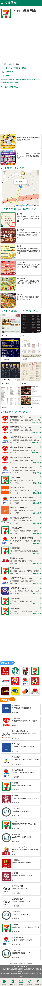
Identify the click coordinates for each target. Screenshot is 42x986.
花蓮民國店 (16, 809)
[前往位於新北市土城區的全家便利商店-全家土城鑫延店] (6, 777)
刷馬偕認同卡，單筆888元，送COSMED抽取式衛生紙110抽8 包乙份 (28, 251)
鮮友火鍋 (4, 335)
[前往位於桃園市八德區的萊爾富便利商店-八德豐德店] (6, 726)
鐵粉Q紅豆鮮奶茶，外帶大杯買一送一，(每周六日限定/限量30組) (28, 219)
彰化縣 (11, 64)
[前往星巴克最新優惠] (15, 674)
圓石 (23, 335)
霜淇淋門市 (38, 984)
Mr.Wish (24, 359)
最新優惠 (4, 984)
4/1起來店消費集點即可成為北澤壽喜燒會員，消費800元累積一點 (28, 235)
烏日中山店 (16, 744)
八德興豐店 (16, 860)
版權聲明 (22, 963)
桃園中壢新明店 (17, 886)
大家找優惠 (13, 963)
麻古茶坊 (4, 407)
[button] (20, 186)
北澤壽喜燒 (20, 230)
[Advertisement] (21, 41)
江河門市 (15, 925)
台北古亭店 (16, 757)
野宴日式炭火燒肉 (28, 407)
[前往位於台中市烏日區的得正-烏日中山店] (6, 751)
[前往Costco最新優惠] (5, 685)
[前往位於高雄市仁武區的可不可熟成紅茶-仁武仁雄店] (6, 958)
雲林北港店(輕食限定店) (20, 731)
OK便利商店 (5, 359)
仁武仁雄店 (16, 950)
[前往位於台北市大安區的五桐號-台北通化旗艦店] (6, 906)
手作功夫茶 (5, 383)
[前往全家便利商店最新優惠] (25, 685)
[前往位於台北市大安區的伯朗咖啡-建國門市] (6, 803)
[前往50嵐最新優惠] (15, 695)
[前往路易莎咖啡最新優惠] (25, 695)
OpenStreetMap (27, 206)
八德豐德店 (16, 718)
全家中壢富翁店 (17, 937)
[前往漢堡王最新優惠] (15, 685)
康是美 (19, 246)
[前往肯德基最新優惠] (25, 674)
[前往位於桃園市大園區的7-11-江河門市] (6, 932)
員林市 (18, 64)
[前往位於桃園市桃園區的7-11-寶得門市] (6, 790)
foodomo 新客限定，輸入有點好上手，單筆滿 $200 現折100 (28, 266)
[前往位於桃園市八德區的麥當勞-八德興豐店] (6, 868)
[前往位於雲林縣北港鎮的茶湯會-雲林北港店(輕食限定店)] (6, 739)
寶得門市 (15, 783)
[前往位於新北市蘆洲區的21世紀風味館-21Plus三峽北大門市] (6, 855)
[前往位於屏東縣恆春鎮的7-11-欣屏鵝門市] (6, 829)
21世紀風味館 (21, 262)
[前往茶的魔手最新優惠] (5, 695)
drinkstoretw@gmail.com (31, 974)
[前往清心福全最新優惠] (35, 695)
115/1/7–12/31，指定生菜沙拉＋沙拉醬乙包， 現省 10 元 (28, 282)
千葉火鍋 (19, 294)
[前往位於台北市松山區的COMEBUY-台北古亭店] (6, 764)
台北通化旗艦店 (17, 899)
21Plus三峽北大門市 (19, 847)
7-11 (18, 135)
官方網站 (29, 984)
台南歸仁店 (16, 834)
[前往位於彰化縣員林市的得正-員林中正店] (6, 713)
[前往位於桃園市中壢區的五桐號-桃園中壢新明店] (6, 893)
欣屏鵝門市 (16, 821)
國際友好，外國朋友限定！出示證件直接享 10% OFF (28, 298)
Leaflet (19, 206)
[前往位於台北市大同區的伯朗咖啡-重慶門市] (6, 880)
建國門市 (15, 796)
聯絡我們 (29, 963)
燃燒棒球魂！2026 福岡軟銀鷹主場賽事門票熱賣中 (28, 139)
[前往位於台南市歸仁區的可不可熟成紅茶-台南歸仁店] (6, 842)
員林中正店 (16, 705)
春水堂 (24, 383)
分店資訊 (21, 984)
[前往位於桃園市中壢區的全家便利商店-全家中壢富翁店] (6, 945)
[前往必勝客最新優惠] (35, 685)
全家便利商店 (21, 278)
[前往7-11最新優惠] (35, 674)
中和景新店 (16, 912)
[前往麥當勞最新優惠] (5, 674)
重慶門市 (15, 873)
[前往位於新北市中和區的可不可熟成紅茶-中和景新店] (6, 919)
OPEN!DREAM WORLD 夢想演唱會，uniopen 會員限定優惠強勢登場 (28, 156)
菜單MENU (12, 984)
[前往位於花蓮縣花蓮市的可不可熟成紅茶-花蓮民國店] (6, 816)
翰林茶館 (19, 214)
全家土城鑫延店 (17, 770)
